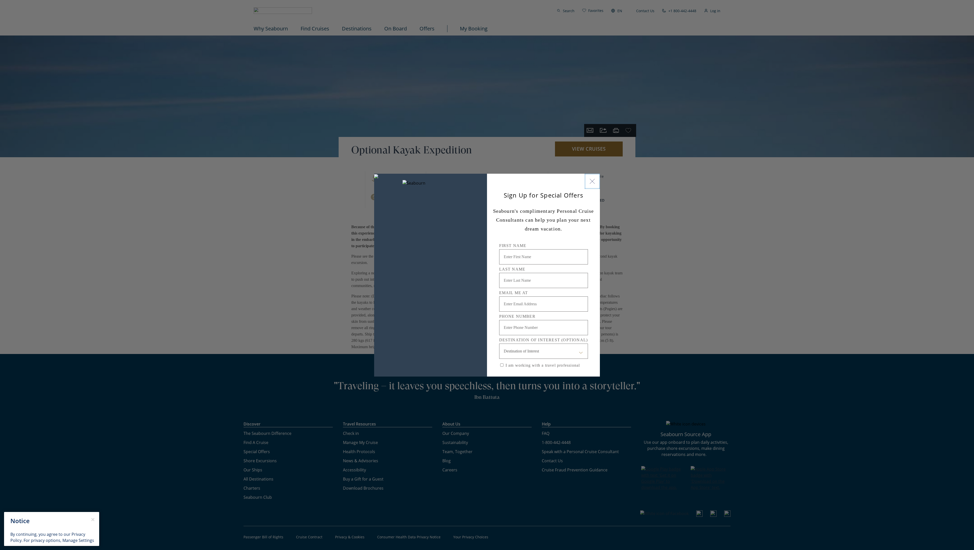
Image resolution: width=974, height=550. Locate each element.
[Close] (592, 181)
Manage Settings (78, 540)
